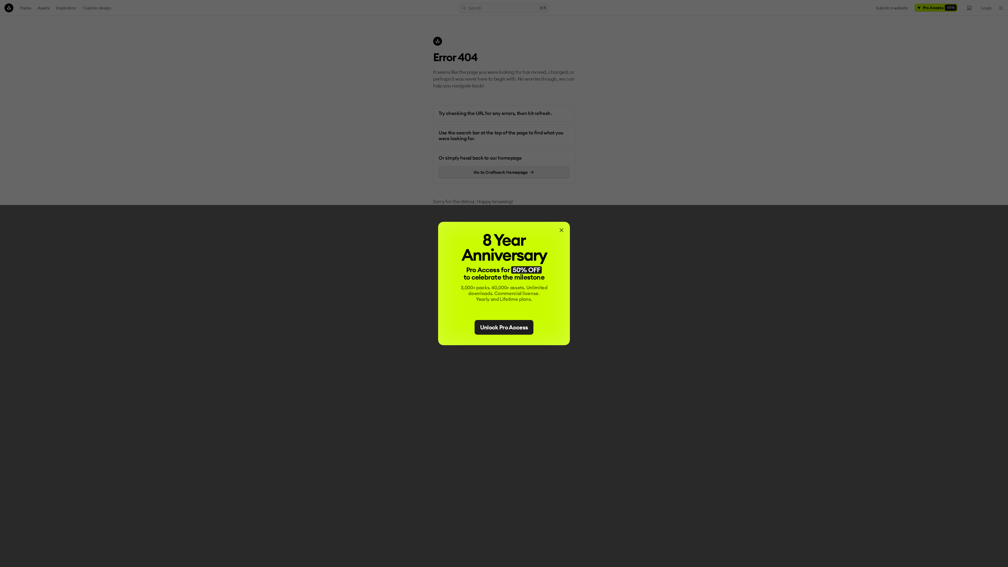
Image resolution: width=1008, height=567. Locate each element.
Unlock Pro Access (504, 327)
